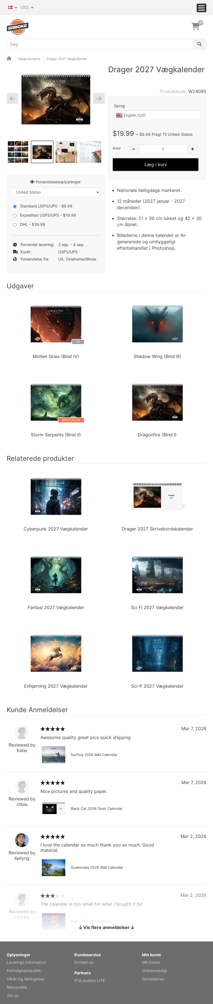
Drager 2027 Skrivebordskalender (157, 529)
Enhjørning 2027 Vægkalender (56, 686)
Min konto (151, 962)
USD (25, 7)
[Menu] (201, 8)
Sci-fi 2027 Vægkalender (157, 686)
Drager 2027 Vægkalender (67, 59)
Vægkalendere (29, 59)
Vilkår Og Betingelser (26, 979)
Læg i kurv (155, 164)
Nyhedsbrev (153, 979)
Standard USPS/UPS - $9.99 (46, 206)
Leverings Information (26, 962)
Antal (117, 148)
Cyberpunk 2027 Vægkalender (56, 529)
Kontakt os (83, 962)
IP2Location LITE (89, 980)
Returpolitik (17, 987)
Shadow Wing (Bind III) (157, 356)
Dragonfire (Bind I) (157, 434)
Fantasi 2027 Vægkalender (56, 607)
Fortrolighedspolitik (24, 970)
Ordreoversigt (154, 970)
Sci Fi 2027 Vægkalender (157, 607)
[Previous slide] (14, 98)
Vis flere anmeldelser (106, 927)
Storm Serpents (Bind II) (56, 434)
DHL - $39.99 (32, 224)
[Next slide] (97, 98)
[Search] (199, 44)
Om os (12, 995)
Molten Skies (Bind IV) (56, 356)
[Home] (9, 59)
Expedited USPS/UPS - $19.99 (48, 215)
